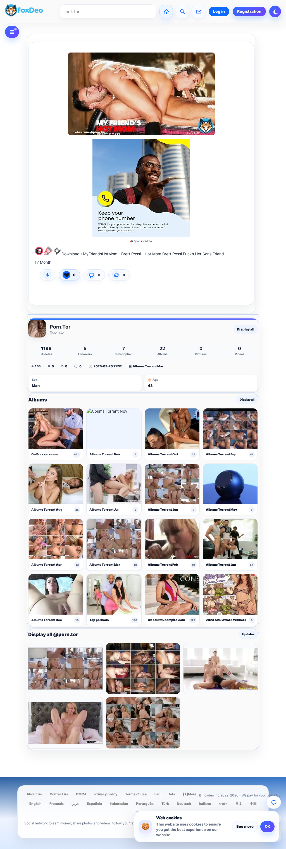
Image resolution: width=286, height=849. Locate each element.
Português (145, 804)
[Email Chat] (273, 802)
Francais (56, 804)
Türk (165, 804)
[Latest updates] (182, 11)
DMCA (81, 794)
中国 (253, 804)
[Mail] (198, 11)
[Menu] (12, 32)
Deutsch (184, 804)
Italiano (205, 804)
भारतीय (223, 804)
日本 (238, 804)
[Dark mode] (275, 11)
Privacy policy (105, 794)
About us (34, 794)
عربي (75, 804)
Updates (248, 634)
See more (245, 826)
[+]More (189, 794)
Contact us (59, 794)
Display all (245, 329)
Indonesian (119, 804)
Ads (171, 794)
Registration (249, 11)
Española (94, 804)
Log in (219, 11)
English (35, 804)
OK (267, 826)
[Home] (166, 11)
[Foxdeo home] (30, 11)
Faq (157, 794)
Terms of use (136, 794)
